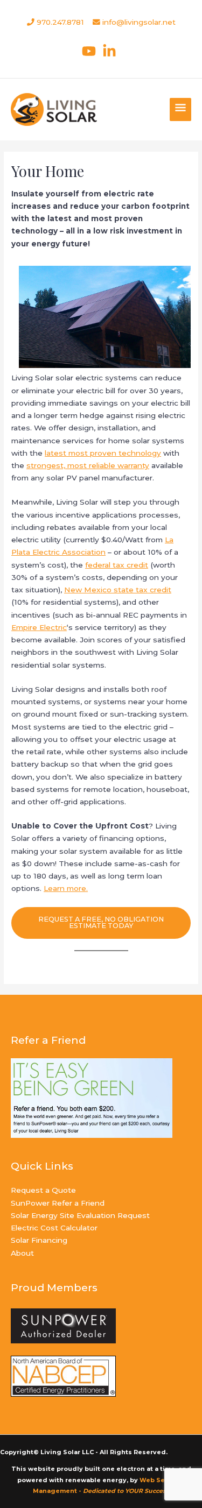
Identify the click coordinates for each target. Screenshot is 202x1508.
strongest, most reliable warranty (87, 465)
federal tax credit (116, 565)
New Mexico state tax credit (117, 589)
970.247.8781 (59, 22)
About (22, 1253)
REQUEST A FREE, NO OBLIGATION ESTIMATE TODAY (101, 922)
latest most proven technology (103, 453)
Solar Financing (39, 1240)
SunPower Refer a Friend (58, 1203)
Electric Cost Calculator (54, 1227)
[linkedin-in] (111, 51)
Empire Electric (39, 627)
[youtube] (91, 51)
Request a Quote (43, 1190)
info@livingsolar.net (139, 22)
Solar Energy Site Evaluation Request (80, 1215)
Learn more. (66, 888)
